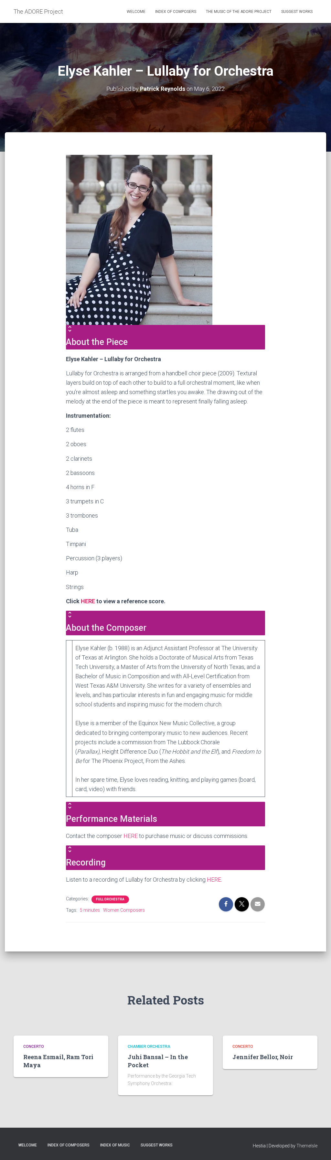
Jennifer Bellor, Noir (262, 1057)
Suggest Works (297, 11)
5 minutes (90, 910)
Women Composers (124, 910)
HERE (88, 601)
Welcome (136, 11)
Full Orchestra (110, 899)
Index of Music (115, 1145)
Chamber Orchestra (149, 1046)
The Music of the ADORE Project (239, 11)
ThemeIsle (306, 1145)
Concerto (33, 1046)
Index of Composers (175, 11)
